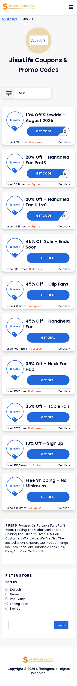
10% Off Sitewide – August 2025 (46, 118)
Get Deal (48, 258)
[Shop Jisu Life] (39, 40)
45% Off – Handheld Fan (48, 324)
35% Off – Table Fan (47, 406)
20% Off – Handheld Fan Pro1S (47, 160)
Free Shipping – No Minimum (46, 483)
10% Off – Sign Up (44, 443)
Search (61, 625)
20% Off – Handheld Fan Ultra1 (47, 202)
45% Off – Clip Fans (47, 284)
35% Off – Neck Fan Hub (47, 366)
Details (62, 142)
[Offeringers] (19, 6)
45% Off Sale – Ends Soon (47, 244)
